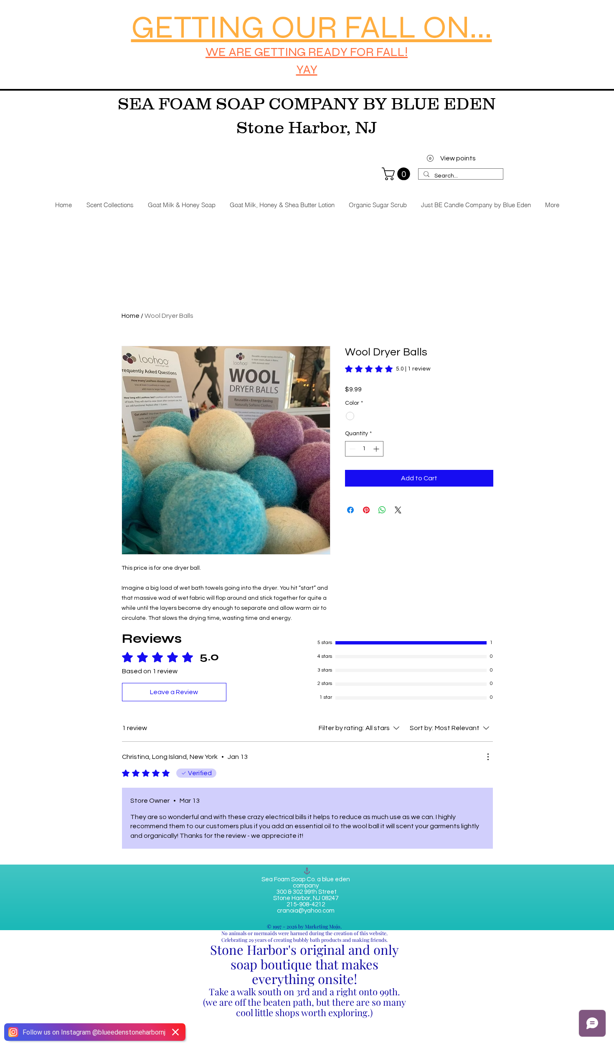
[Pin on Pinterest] (366, 510)
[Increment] (377, 448)
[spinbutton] (364, 448)
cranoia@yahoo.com (306, 911)
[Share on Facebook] (350, 510)
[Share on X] (398, 510)
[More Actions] (488, 757)
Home (131, 315)
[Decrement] (351, 448)
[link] (397, 173)
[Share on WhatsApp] (382, 510)
